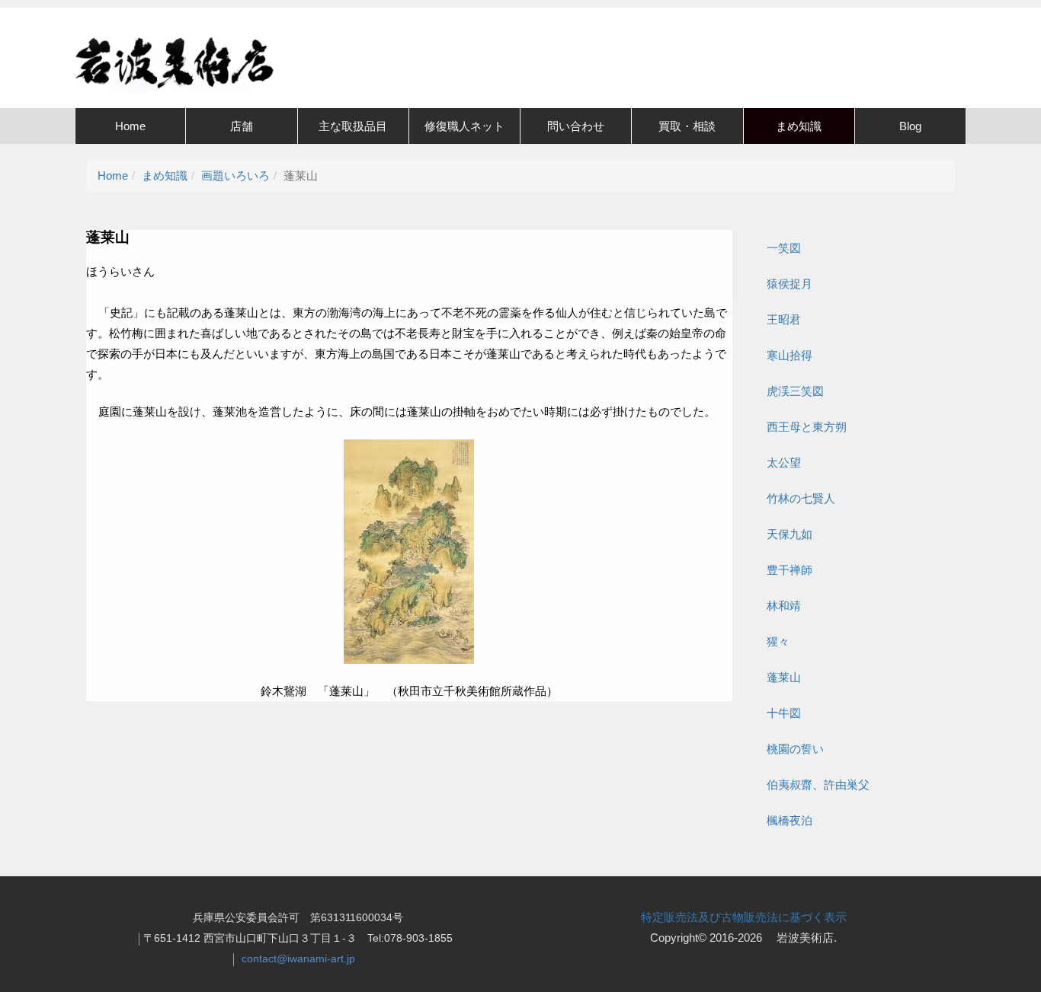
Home (130, 126)
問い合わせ (575, 126)
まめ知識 (799, 126)
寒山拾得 (789, 355)
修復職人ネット (464, 126)
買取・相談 (687, 126)
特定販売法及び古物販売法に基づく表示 (744, 917)
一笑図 (784, 247)
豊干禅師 (789, 569)
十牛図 (784, 713)
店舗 (241, 126)
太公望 (784, 462)
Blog (910, 126)
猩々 (778, 641)
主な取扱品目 (353, 126)
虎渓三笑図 (795, 390)
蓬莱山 (784, 677)
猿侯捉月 (789, 283)
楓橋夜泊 (789, 820)
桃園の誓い (795, 748)
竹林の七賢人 (801, 498)
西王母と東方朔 (807, 426)
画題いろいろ (235, 175)
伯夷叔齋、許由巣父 (818, 784)
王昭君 (784, 319)
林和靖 (784, 605)
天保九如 (789, 534)
